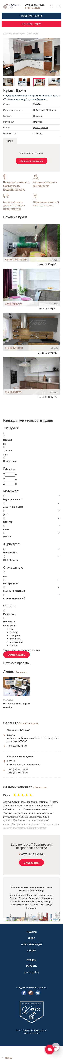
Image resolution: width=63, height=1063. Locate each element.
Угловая (37, 133)
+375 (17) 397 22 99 (17, 772)
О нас (31, 938)
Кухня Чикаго (13, 303)
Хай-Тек (37, 104)
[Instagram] (30, 994)
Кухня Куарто (13, 392)
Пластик (37, 121)
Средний (37, 115)
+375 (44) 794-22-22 (33, 854)
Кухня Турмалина (16, 259)
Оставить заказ (31, 24)
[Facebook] (23, 994)
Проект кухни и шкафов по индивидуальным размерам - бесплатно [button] (16, 185)
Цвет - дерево (40, 127)
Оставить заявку (16, 654)
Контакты (31, 966)
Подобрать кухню (31, 16)
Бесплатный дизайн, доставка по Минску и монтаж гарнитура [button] (14, 205)
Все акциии (21, 671)
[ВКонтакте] (37, 994)
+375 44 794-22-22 (34, 5)
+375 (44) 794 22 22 (17, 769)
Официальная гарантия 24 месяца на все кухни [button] (46, 203)
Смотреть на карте (28, 723)
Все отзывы (41, 787)
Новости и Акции (31, 944)
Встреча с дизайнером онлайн (16, 705)
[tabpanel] (39, 82)
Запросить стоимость (31, 160)
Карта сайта (31, 972)
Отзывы (32, 960)
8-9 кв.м (51, 109)
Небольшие (39, 109)
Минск (13, 894)
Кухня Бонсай (14, 348)
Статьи (31, 950)
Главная (32, 931)
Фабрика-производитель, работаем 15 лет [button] (45, 184)
